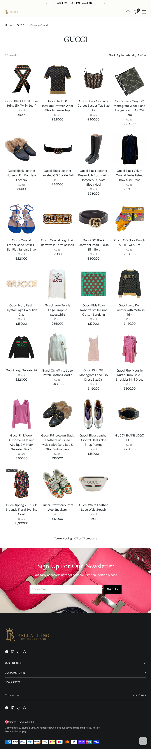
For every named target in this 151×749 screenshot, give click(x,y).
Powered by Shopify (15, 731)
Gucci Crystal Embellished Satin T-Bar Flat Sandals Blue (21, 244)
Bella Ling (30, 727)
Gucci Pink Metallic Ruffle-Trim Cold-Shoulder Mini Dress (129, 375)
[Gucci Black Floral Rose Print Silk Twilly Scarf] (21, 79)
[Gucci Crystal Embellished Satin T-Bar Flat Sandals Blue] (21, 218)
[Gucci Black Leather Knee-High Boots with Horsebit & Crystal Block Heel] (93, 149)
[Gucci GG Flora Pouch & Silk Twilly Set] (129, 218)
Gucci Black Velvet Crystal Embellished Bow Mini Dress (129, 175)
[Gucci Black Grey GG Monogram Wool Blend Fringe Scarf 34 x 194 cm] (129, 79)
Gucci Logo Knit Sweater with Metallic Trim (130, 310)
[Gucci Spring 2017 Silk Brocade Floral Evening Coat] (21, 483)
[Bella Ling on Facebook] (7, 652)
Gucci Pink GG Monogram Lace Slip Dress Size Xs (93, 375)
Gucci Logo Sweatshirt (21, 370)
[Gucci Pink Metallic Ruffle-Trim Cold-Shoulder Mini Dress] (129, 348)
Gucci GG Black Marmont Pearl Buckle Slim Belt (93, 244)
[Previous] (47, 3)
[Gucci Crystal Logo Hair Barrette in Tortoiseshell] (57, 218)
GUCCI (21, 25)
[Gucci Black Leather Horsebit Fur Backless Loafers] (21, 149)
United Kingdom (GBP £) (22, 722)
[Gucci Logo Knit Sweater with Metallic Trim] (129, 283)
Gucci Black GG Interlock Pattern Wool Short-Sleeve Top (57, 105)
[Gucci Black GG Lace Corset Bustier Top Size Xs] (93, 79)
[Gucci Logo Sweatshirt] (21, 348)
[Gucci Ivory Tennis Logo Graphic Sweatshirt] (57, 283)
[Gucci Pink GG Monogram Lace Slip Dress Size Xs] (93, 348)
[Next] (104, 3)
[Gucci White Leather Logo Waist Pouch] (93, 483)
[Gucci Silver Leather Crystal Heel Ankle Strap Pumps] (93, 413)
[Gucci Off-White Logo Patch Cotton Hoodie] (57, 348)
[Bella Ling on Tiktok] (19, 652)
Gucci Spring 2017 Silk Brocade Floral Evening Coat (21, 509)
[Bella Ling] (11, 11)
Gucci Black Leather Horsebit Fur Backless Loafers (21, 175)
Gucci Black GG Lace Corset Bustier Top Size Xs (94, 105)
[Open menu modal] (144, 12)
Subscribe (139, 695)
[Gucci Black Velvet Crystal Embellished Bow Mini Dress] (129, 149)
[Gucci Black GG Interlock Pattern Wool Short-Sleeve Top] (57, 79)
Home (8, 25)
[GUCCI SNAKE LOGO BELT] (129, 413)
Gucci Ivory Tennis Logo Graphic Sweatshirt (57, 310)
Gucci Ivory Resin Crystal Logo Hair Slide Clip (21, 310)
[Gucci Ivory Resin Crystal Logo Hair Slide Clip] (21, 283)
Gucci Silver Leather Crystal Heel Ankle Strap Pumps (94, 440)
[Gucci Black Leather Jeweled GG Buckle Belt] (57, 149)
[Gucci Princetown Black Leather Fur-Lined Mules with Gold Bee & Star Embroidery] (57, 413)
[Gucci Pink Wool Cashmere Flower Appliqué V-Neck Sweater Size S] (21, 413)
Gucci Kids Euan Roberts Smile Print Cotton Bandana (93, 310)
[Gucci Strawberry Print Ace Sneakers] (57, 483)
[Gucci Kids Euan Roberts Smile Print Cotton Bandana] (93, 283)
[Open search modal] (128, 12)
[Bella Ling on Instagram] (13, 652)
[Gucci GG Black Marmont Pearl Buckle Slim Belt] (93, 218)
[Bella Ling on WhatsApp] (25, 652)
